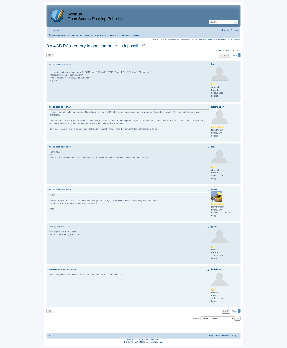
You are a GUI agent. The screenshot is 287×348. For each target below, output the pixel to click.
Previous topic (222, 50)
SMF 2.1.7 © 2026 (135, 340)
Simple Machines (152, 340)
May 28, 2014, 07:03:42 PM (60, 190)
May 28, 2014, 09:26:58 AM (60, 64)
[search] (235, 22)
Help (211, 336)
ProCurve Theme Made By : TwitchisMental (143, 342)
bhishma (216, 269)
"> (49, 336)
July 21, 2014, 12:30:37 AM (60, 227)
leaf (213, 64)
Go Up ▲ (235, 336)
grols (214, 226)
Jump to (196, 318)
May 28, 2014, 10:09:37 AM (60, 107)
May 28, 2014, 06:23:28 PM (60, 147)
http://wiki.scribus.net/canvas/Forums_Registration (219, 39)
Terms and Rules (222, 336)
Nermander (217, 106)
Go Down (224, 55)
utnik (214, 189)
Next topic (235, 50)
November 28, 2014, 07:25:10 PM (62, 270)
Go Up (226, 311)
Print (50, 55)
